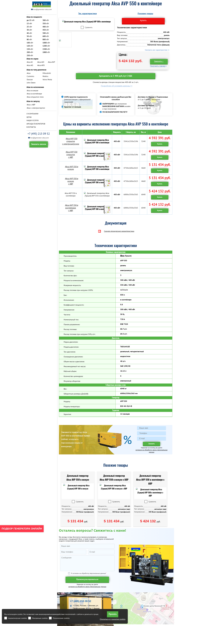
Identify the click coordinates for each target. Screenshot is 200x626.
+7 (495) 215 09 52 (39, 133)
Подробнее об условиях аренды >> (116, 86)
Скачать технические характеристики (119, 231)
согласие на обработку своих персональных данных (151, 451)
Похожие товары (145, 13)
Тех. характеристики (87, 13)
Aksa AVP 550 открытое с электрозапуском (70, 141)
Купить (159, 144)
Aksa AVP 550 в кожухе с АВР (71, 181)
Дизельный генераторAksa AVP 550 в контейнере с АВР (150, 479)
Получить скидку (157, 66)
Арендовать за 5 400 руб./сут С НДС (115, 75)
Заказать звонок (38, 144)
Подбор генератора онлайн (22, 528)
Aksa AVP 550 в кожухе (71, 168)
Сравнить (88, 27)
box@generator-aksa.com (42, 9)
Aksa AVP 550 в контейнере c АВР (71, 208)
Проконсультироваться (87, 579)
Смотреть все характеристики (156, 50)
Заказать (158, 61)
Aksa (122, 255)
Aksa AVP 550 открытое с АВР (71, 154)
